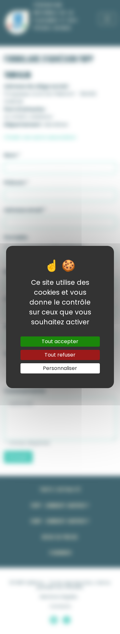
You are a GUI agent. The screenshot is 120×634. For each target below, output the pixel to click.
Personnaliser (60, 368)
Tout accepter (60, 341)
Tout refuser (60, 354)
